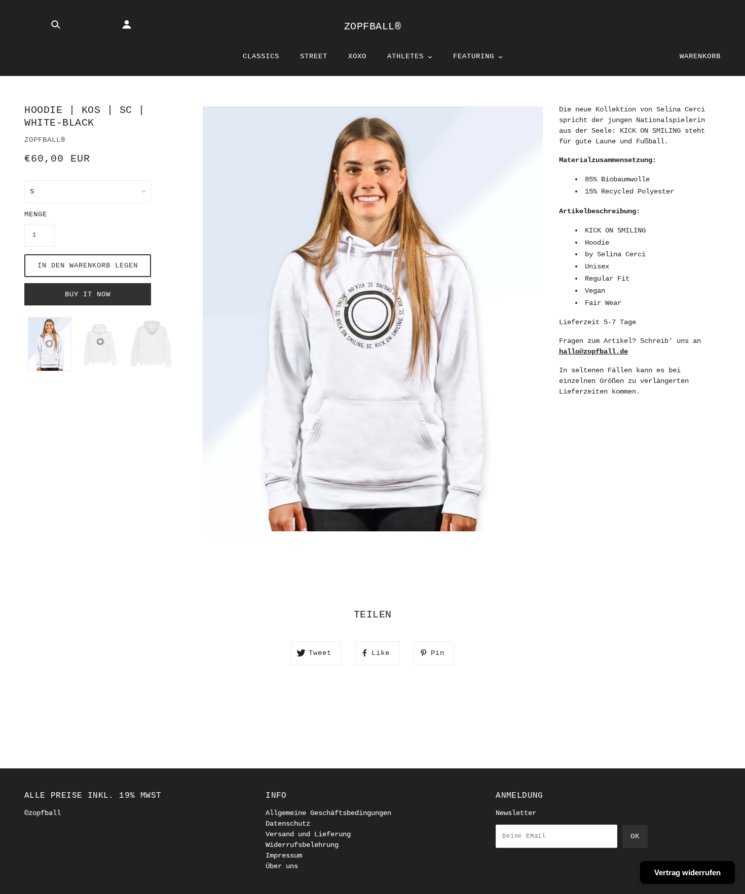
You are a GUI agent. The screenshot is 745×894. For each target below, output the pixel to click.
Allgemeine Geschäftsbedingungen (328, 813)
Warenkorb (700, 56)
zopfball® (372, 26)
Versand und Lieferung (308, 834)
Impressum (284, 855)
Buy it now (87, 294)
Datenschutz (288, 824)
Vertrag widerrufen (687, 872)
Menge (35, 214)
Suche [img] (36, 27)
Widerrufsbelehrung (302, 845)
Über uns (282, 866)
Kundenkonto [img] (95, 27)
